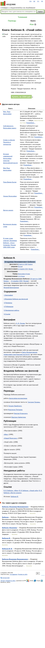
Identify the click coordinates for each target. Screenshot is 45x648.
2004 (26, 269)
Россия (20, 266)
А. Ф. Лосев (21, 276)
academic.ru (8, 3)
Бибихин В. (14, 496)
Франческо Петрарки (15, 409)
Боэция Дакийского (15, 406)
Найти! (40, 11)
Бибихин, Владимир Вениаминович (15, 507)
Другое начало (8, 210)
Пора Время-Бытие (9, 182)
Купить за (21, 97)
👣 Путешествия (5, 577)
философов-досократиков (18, 398)
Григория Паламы (34, 402)
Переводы (12, 21)
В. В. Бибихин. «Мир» (11, 490)
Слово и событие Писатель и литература (9, 142)
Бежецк (30, 264)
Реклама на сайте (22, 574)
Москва (31, 269)
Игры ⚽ (33, 24)
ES (38, 1)
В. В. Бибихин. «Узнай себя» (29, 490)
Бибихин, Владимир (9, 528)
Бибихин (5, 517)
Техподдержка (13, 574)
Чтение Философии (10, 196)
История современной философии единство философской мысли (10, 158)
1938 (25, 264)
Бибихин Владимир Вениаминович (15, 559)
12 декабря (21, 269)
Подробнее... (30, 123)
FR (42, 1)
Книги (33, 21)
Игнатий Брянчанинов (11, 287)
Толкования (22, 17)
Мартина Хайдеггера (18, 417)
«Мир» (6, 434)
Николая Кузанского (21, 413)
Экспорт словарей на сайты (8, 580)
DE (34, 1)
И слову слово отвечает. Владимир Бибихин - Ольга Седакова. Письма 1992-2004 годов (10, 243)
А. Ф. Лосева (20, 323)
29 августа (21, 264)
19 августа (34, 279)
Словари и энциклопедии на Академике (18, 8)
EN (30, 1)
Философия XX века (24, 274)
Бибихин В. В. (7, 548)
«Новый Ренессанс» (10, 438)
